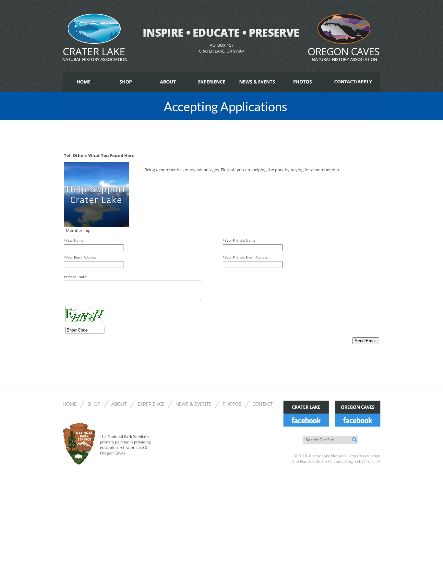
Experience (151, 404)
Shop (94, 404)
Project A (371, 461)
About (119, 404)
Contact (262, 404)
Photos (231, 404)
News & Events (193, 404)
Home (70, 404)
